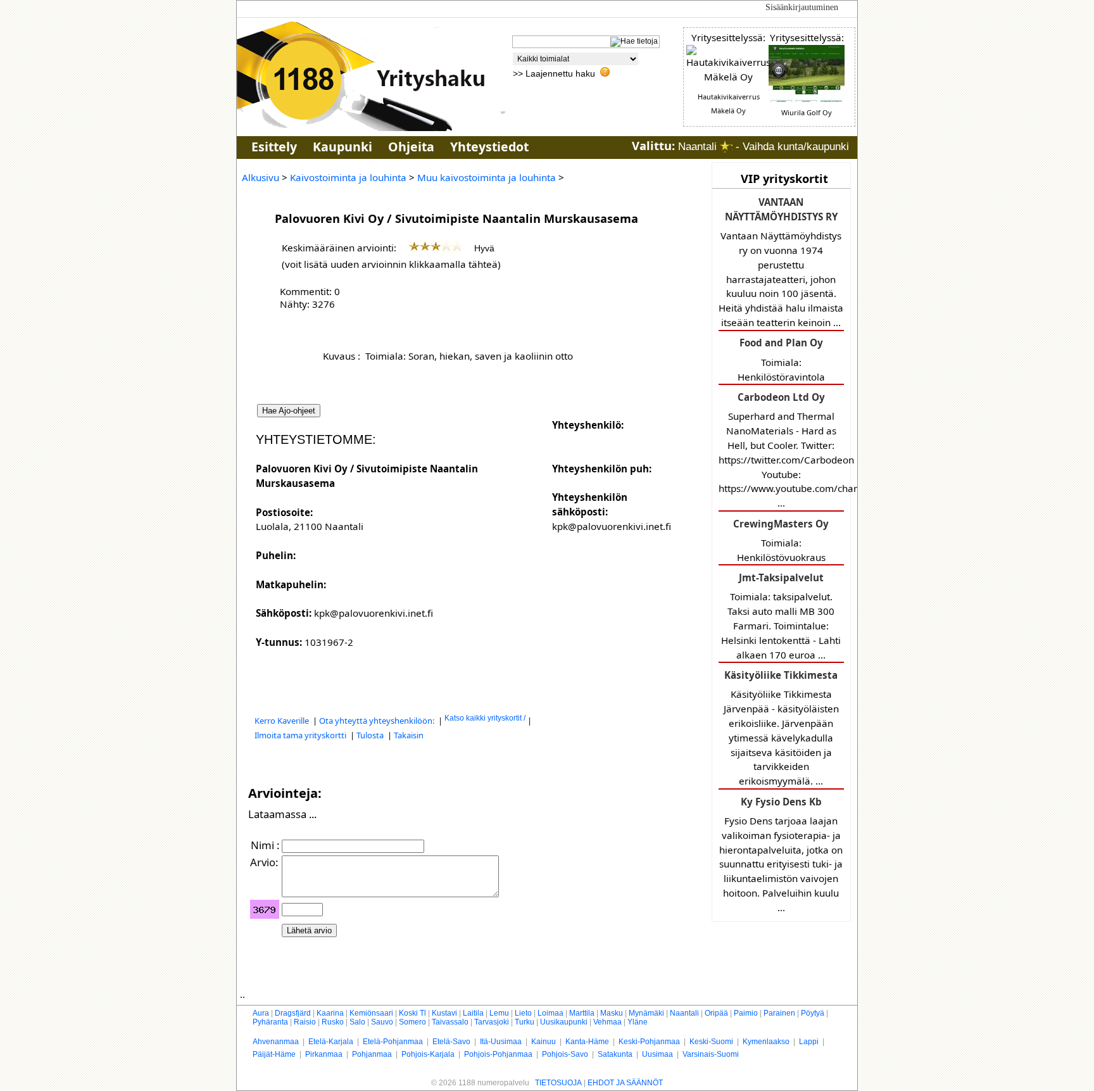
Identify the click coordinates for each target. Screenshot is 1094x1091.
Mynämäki (646, 1013)
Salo (357, 1022)
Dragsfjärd (293, 1013)
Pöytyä (812, 1013)
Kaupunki (342, 146)
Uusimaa (657, 1054)
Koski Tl (412, 1013)
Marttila (581, 1013)
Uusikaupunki (564, 1022)
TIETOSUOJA (558, 1082)
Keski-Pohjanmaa (649, 1041)
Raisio (305, 1022)
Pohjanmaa (372, 1054)
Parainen (779, 1013)
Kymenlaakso (766, 1041)
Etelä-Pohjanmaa (393, 1041)
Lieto (523, 1013)
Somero (412, 1022)
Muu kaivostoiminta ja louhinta (486, 177)
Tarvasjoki (491, 1022)
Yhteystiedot (489, 146)
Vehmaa (607, 1022)
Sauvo (382, 1022)
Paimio (746, 1013)
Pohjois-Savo (565, 1054)
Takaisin (409, 735)
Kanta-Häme (587, 1041)
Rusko (333, 1022)
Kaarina (330, 1013)
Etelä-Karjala (330, 1041)
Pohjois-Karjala (428, 1054)
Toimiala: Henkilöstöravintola (781, 359)
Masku (611, 1013)
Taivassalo (450, 1022)
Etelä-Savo (451, 1041)
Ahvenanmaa (276, 1041)
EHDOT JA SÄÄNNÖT (625, 1082)
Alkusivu (260, 177)
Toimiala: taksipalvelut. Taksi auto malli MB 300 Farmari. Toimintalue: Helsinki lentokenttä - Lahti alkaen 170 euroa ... (781, 616)
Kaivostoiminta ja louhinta (348, 177)
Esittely (274, 146)
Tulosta (371, 735)
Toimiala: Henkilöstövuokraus (781, 540)
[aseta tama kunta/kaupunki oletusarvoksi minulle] (726, 147)
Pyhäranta (270, 1022)
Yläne (637, 1022)
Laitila (473, 1013)
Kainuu (543, 1041)
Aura (261, 1013)
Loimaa (550, 1013)
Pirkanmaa (324, 1054)
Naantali (684, 1013)
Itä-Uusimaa (501, 1041)
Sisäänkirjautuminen (801, 7)
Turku (524, 1022)
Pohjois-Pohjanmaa (498, 1054)
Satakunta (615, 1054)
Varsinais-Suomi (710, 1054)
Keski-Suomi (711, 1041)
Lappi (809, 1041)
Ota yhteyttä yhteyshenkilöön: (377, 720)
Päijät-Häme (274, 1054)
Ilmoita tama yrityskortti (301, 735)
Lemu (499, 1013)
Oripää (716, 1013)
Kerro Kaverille (283, 720)
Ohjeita (411, 146)
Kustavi (444, 1013)
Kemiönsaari (371, 1013)
